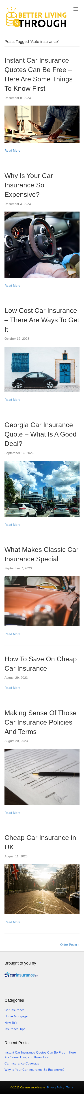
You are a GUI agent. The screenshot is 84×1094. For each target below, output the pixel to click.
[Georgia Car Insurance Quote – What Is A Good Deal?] (42, 488)
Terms (69, 1087)
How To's (10, 1022)
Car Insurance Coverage (21, 1063)
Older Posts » (70, 944)
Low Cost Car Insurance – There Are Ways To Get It (41, 320)
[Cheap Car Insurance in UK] (42, 889)
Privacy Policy (55, 1087)
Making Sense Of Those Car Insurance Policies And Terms (40, 722)
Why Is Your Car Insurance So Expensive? (28, 185)
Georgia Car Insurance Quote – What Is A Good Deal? (40, 434)
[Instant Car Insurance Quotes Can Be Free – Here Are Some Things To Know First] (42, 124)
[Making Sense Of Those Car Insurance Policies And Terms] (42, 776)
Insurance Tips (14, 1029)
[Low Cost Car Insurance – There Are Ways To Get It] (42, 369)
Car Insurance (14, 1010)
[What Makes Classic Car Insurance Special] (42, 601)
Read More (12, 150)
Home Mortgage (16, 1016)
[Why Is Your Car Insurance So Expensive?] (42, 244)
